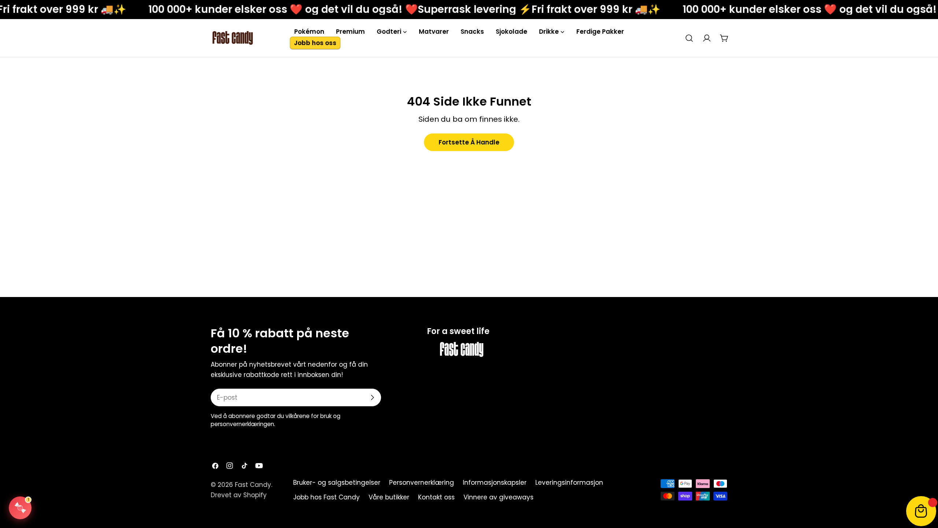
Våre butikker (389, 497)
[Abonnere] (372, 397)
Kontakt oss (436, 497)
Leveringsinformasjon (569, 482)
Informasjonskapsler (495, 482)
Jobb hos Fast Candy (326, 497)
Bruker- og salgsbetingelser (336, 482)
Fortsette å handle (469, 142)
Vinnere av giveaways (498, 497)
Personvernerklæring (421, 482)
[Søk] (689, 38)
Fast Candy (253, 484)
